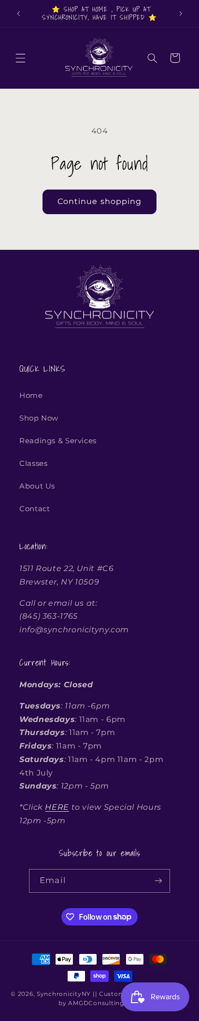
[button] (20, 58)
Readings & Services (58, 440)
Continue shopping (99, 201)
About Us (37, 486)
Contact (34, 508)
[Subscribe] (158, 881)
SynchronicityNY (64, 994)
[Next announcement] (180, 13)
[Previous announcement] (18, 13)
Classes (33, 463)
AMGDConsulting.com (104, 1003)
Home (31, 395)
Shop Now (38, 418)
